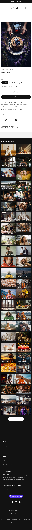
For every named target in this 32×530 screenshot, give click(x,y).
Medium (13, 82)
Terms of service (21, 522)
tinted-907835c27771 (22, 403)
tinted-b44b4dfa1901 (22, 372)
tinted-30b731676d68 (7, 414)
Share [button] (5, 114)
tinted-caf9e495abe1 (7, 402)
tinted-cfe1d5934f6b (7, 298)
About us (6, 461)
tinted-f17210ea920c (22, 230)
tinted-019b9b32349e (23, 330)
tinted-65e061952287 (23, 414)
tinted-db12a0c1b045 (22, 361)
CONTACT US (16, 127)
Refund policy (27, 519)
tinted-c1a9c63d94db (23, 200)
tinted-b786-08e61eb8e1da (23, 189)
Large (5, 82)
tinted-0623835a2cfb (23, 383)
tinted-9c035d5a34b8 (23, 153)
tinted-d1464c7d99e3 (7, 319)
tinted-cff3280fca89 (22, 350)
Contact (5, 450)
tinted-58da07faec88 (8, 244)
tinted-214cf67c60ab (7, 392)
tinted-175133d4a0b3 (7, 209)
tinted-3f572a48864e (23, 265)
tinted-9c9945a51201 (22, 308)
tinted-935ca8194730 (7, 165)
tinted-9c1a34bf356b (7, 175)
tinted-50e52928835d (8, 371)
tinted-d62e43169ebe (23, 244)
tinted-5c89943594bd (23, 287)
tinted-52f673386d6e (22, 341)
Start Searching (16, 419)
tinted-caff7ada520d (22, 392)
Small (22, 82)
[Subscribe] (26, 490)
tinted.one (8, 519)
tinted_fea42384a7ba (23, 253)
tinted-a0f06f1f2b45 (22, 318)
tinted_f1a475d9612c (7, 233)
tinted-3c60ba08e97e (23, 209)
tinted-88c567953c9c (8, 308)
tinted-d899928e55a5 (8, 255)
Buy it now (16, 97)
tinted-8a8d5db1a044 (8, 339)
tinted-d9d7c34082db (8, 200)
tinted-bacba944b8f (7, 361)
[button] (5, 8)
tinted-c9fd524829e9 (8, 220)
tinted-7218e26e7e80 (7, 265)
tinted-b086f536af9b (8, 276)
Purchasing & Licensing (10, 464)
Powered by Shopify (17, 519)
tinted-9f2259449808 (8, 155)
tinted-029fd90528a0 (8, 329)
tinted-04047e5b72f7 (7, 383)
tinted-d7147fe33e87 (22, 178)
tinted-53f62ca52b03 (8, 350)
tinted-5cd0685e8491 (8, 188)
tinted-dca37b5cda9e (8, 286)
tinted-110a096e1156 (22, 276)
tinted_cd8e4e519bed (23, 219)
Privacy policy (11, 522)
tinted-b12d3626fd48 (22, 165)
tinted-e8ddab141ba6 (22, 297)
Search (5, 446)
